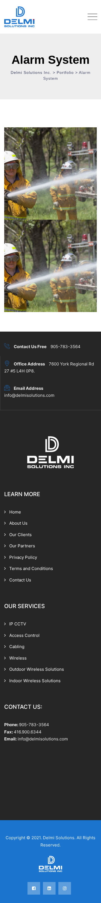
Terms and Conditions (31, 568)
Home (15, 512)
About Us (18, 523)
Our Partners (22, 545)
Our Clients (20, 534)
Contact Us (20, 580)
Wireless (18, 658)
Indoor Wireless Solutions (35, 680)
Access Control (24, 635)
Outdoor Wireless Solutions (36, 669)
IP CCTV (17, 624)
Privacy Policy (23, 557)
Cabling (16, 646)
